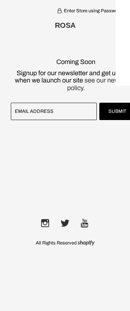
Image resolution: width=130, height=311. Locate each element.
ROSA (65, 25)
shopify (86, 243)
